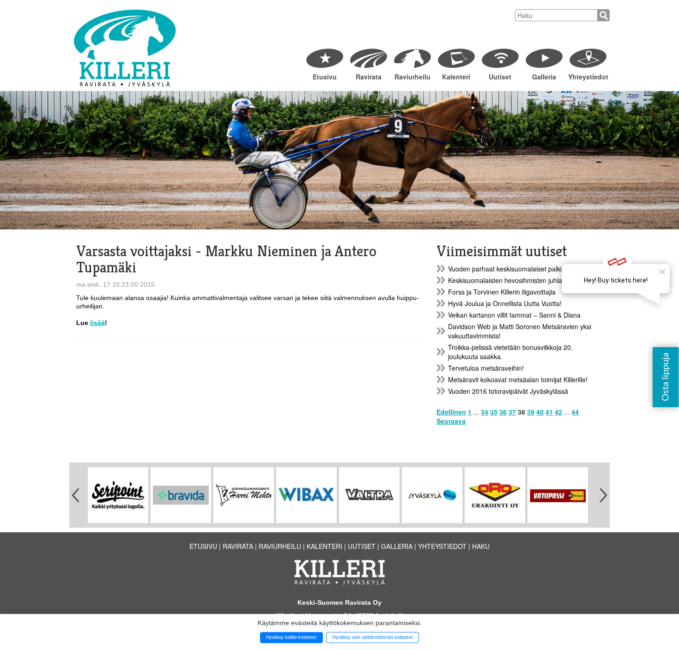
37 (512, 411)
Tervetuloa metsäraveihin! (486, 368)
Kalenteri (456, 76)
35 (493, 411)
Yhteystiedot (587, 76)
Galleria (544, 76)
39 (530, 411)
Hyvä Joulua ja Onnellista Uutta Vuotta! (505, 303)
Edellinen (451, 411)
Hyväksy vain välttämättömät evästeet (373, 637)
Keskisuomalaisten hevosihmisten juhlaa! (508, 280)
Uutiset (500, 76)
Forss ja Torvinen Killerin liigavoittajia (502, 291)
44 (575, 411)
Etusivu (325, 76)
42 (558, 411)
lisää (97, 322)
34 (484, 411)
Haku (481, 546)
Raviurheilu (412, 76)
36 (503, 411)
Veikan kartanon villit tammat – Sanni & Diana (514, 314)
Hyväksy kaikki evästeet (291, 637)
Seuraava (451, 421)
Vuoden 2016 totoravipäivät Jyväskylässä (508, 391)
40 (540, 411)
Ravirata (369, 76)
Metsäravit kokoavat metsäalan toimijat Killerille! (518, 379)
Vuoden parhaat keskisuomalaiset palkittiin (510, 268)
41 (549, 411)
